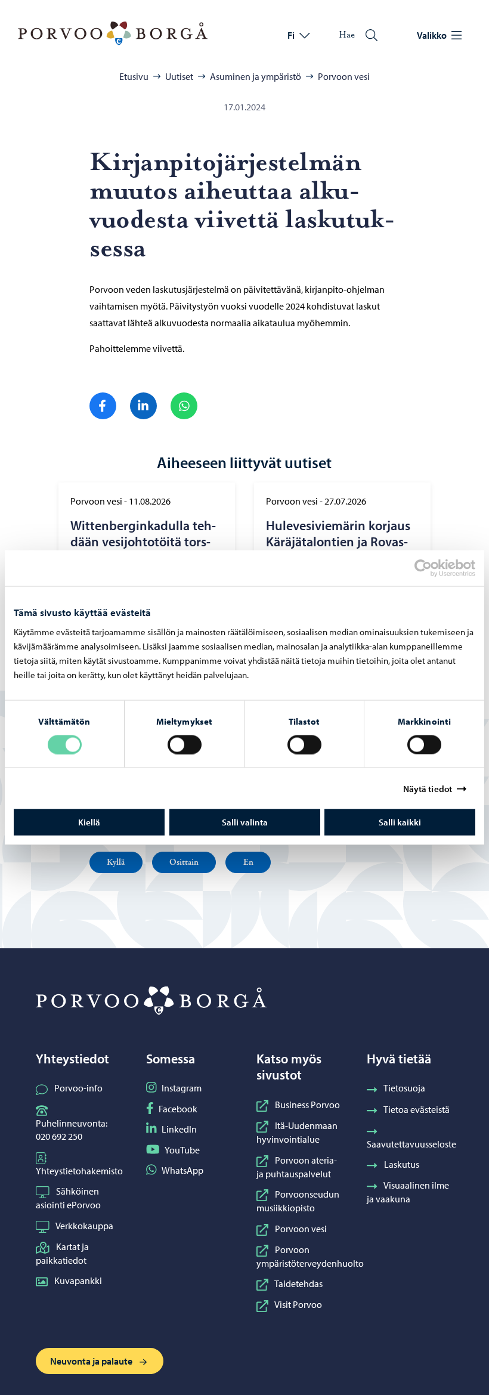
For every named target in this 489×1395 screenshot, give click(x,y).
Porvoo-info (78, 1088)
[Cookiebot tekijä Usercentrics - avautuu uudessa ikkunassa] (433, 568)
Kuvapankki (78, 1280)
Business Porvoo (307, 1105)
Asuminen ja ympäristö (255, 76)
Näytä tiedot (427, 788)
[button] (116, 862)
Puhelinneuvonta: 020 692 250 (71, 1129)
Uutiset (179, 76)
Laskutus (401, 1164)
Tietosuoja (404, 1088)
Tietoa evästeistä (416, 1109)
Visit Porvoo (298, 1304)
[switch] (185, 744)
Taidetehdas (298, 1283)
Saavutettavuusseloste (411, 1144)
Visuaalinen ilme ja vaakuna (408, 1192)
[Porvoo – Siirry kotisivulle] (113, 33)
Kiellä (89, 822)
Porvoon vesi (344, 76)
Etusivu (133, 76)
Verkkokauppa (84, 1226)
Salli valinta (245, 822)
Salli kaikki (400, 822)
